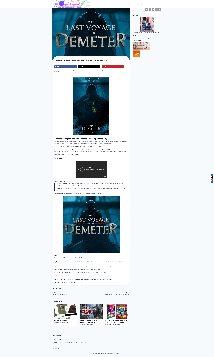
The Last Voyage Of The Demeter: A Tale (91, 141)
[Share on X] (212, 177)
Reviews (132, 4)
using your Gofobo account (80, 257)
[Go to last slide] (56, 315)
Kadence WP (118, 353)
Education (158, 4)
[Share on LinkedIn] (212, 182)
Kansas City (152, 4)
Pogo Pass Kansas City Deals (101, 279)
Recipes (142, 4)
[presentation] (65, 311)
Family (117, 4)
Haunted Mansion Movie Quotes (60, 293)
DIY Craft (147, 4)
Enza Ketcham (57, 288)
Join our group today (87, 275)
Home (108, 4)
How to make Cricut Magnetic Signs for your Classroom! (117, 293)
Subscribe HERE (86, 269)
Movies (127, 4)
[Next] (127, 315)
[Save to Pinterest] (212, 180)
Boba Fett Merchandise (60, 320)
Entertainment (57, 58)
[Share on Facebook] (212, 175)
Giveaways (122, 4)
